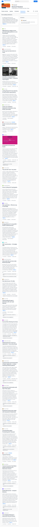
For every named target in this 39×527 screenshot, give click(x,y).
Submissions (22, 11)
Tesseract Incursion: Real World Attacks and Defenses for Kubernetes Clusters (9, 467)
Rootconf (15, 4)
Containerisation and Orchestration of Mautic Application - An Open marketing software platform (10, 364)
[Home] (6, 1)
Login (35, 1)
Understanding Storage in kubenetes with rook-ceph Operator (8, 302)
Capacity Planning (6, 454)
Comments (17, 11)
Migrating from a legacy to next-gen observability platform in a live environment (9, 32)
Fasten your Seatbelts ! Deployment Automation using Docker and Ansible (9, 108)
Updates (11, 11)
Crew (28, 11)
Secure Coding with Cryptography (9, 187)
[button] (35, 11)
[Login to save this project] (33, 11)
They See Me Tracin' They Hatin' (9, 169)
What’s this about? (7, 0)
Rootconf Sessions (17, 7)
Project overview (5, 11)
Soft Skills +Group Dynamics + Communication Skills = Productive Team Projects (10, 78)
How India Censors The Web (8, 281)
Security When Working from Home (10, 321)
